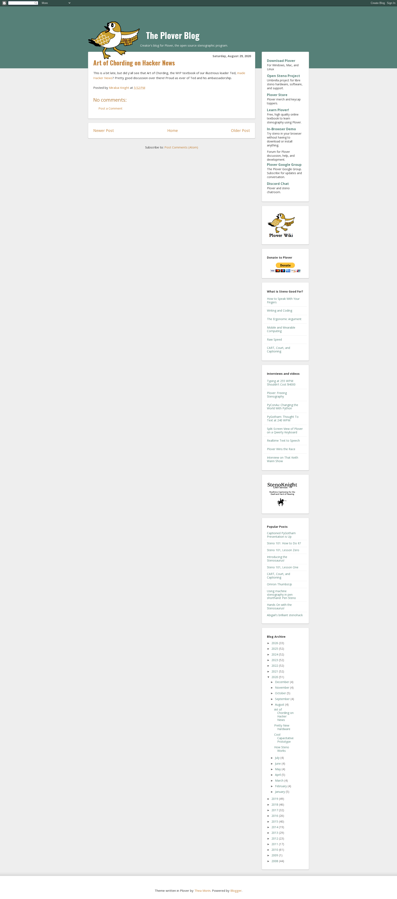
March (279, 780)
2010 (275, 850)
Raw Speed (274, 339)
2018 (275, 804)
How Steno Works (281, 749)
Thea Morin (202, 890)
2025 (275, 649)
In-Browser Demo (281, 129)
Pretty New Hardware (282, 727)
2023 (275, 660)
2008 (275, 861)
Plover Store (277, 95)
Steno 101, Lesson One (282, 567)
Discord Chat (278, 183)
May (278, 769)
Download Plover (281, 60)
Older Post (240, 130)
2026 (275, 643)
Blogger (236, 890)
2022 (275, 666)
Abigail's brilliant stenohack (285, 615)
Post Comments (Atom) (181, 147)
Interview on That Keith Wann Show (282, 459)
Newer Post (103, 130)
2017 (275, 810)
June (278, 763)
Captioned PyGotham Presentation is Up (281, 535)
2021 (275, 671)
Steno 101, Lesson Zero (283, 550)
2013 (275, 833)
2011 (275, 844)
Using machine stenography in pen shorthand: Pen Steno (281, 594)
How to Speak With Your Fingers (283, 300)
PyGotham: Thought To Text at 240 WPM (283, 418)
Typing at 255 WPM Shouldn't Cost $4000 (281, 382)
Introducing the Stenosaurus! (277, 558)
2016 (275, 816)
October (281, 693)
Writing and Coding (279, 310)
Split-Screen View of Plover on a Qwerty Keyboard (285, 430)
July (277, 758)
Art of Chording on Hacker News (284, 714)
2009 (275, 855)
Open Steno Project (283, 76)
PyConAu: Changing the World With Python (282, 406)
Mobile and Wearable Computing (281, 329)
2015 (275, 821)
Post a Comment (110, 108)
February (281, 786)
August (280, 704)
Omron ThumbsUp (279, 584)
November (282, 687)
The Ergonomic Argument (284, 319)
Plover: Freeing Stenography (277, 394)
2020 (275, 677)
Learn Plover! (278, 110)
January (280, 792)
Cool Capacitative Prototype (284, 738)
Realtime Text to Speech (283, 440)
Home (172, 130)
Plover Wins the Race (281, 449)
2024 (275, 654)
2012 (275, 838)
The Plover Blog (173, 35)
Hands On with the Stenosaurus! (279, 606)
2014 (275, 827)
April (278, 775)
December (282, 682)
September (283, 699)
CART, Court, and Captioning (278, 349)
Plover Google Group (284, 164)
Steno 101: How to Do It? (284, 543)
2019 (275, 799)
